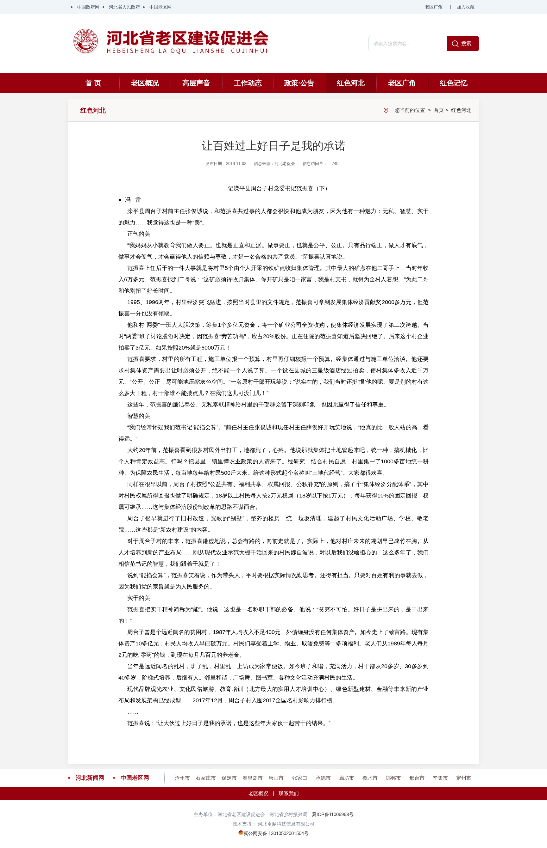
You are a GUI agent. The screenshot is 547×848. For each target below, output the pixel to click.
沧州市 (182, 778)
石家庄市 (206, 778)
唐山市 (276, 778)
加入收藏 (466, 6)
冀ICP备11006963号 (333, 814)
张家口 (299, 778)
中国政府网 (88, 6)
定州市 (463, 778)
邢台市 (416, 778)
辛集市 (440, 778)
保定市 (229, 778)
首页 (439, 110)
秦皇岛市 (252, 778)
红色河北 (351, 83)
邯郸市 (393, 778)
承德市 (323, 778)
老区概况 (145, 83)
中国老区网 (160, 6)
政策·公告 (299, 83)
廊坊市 (346, 778)
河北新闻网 (90, 778)
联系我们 (289, 793)
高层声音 (196, 83)
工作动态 (248, 83)
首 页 (93, 83)
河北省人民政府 (124, 6)
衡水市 (370, 778)
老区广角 (434, 6)
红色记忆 (454, 83)
